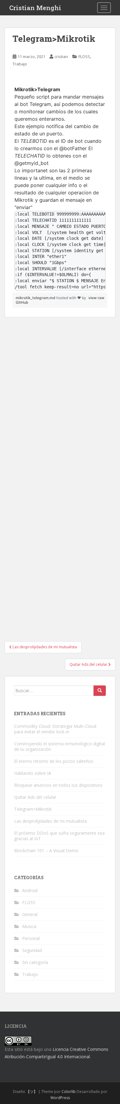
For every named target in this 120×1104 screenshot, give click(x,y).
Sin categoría (35, 962)
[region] (60, 184)
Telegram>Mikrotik (33, 809)
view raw (96, 297)
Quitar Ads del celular (35, 797)
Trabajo (20, 64)
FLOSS (84, 56)
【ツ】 (31, 1091)
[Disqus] (60, 394)
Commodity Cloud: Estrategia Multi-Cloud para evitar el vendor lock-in (55, 729)
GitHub (22, 302)
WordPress (60, 1097)
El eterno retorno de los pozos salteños (53, 761)
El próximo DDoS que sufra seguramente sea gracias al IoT (59, 835)
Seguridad (32, 950)
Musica (29, 926)
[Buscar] (100, 690)
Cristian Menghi (35, 8)
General (30, 914)
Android (30, 890)
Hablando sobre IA (32, 773)
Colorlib (69, 1091)
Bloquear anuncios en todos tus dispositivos (58, 785)
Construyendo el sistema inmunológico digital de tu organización (59, 746)
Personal (31, 938)
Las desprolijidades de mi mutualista (50, 821)
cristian (61, 56)
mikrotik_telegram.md (36, 297)
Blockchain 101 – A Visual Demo (46, 850)
